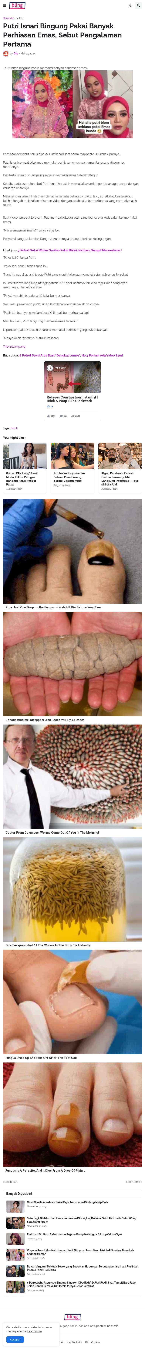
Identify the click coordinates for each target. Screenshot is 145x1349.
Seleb (19, 18)
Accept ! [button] (15, 1339)
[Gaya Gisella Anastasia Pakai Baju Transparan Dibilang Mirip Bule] (15, 1207)
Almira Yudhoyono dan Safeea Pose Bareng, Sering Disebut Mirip (69, 477)
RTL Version (92, 1342)
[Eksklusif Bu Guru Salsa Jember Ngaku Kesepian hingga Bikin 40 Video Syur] (15, 1239)
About (60, 1342)
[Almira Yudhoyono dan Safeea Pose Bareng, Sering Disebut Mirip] (72, 456)
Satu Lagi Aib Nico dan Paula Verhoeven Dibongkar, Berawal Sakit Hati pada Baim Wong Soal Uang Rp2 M (81, 1220)
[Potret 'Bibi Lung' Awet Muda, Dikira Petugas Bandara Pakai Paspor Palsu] (25, 456)
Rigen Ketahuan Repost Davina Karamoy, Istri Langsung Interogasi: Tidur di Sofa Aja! (119, 479)
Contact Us (74, 1342)
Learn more (34, 1331)
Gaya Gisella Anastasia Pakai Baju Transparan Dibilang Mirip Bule (67, 1202)
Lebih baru (11, 1181)
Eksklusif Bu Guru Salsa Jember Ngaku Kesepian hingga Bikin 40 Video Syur (74, 1234)
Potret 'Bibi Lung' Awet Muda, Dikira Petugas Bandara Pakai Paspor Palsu (22, 479)
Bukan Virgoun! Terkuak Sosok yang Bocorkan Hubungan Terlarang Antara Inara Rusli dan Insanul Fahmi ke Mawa (82, 1268)
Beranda (8, 18)
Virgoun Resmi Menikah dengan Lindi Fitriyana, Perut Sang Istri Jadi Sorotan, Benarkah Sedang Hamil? (80, 1252)
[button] (4, 5)
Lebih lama (133, 1181)
